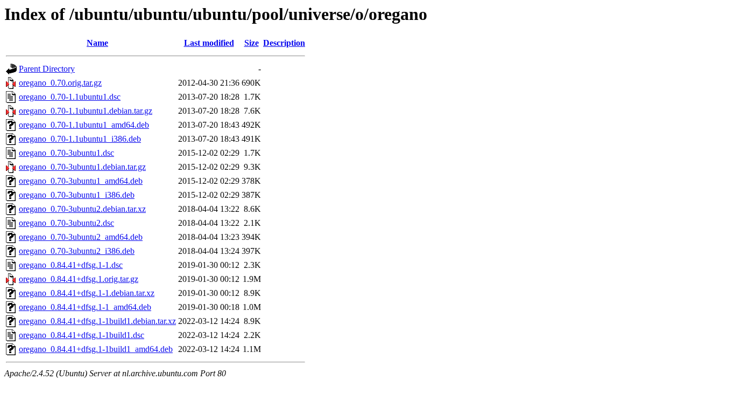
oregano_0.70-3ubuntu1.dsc (66, 152)
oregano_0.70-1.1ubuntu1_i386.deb (80, 138)
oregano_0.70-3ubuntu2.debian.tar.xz (82, 208)
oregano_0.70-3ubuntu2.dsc (66, 222)
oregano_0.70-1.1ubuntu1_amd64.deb (84, 124)
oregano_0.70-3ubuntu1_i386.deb (77, 194)
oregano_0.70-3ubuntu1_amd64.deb (81, 180)
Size (251, 42)
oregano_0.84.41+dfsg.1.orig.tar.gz (78, 279)
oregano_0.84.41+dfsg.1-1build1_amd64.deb (96, 349)
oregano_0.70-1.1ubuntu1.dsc (70, 96)
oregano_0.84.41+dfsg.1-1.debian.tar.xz (86, 293)
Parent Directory (47, 68)
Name (97, 42)
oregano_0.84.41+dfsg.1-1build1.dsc (81, 335)
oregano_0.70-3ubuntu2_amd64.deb (81, 237)
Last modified (209, 42)
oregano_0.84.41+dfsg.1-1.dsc (71, 265)
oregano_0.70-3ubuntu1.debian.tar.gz (82, 166)
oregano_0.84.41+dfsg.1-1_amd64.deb (85, 307)
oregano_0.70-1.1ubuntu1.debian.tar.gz (85, 110)
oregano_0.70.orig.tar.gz (60, 82)
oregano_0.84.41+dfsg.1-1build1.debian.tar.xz (97, 321)
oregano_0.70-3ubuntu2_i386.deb (77, 251)
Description (284, 42)
